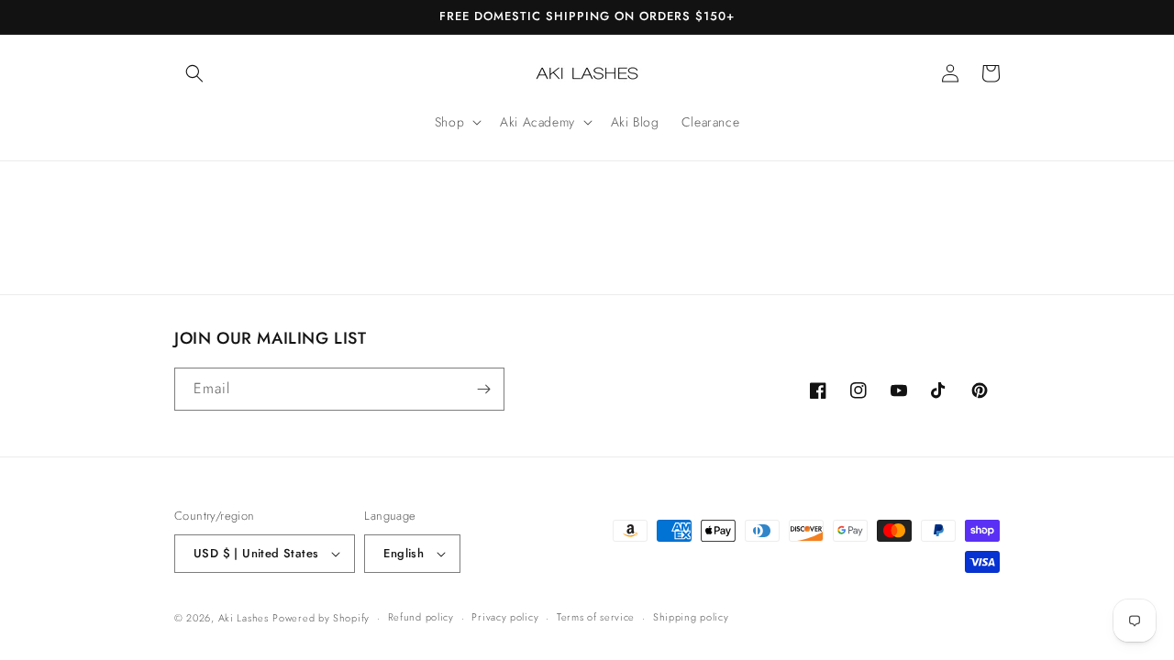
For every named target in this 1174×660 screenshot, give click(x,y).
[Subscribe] (483, 389)
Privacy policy (504, 617)
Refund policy (421, 617)
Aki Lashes (243, 617)
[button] (194, 73)
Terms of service (596, 617)
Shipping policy (691, 617)
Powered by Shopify (321, 617)
